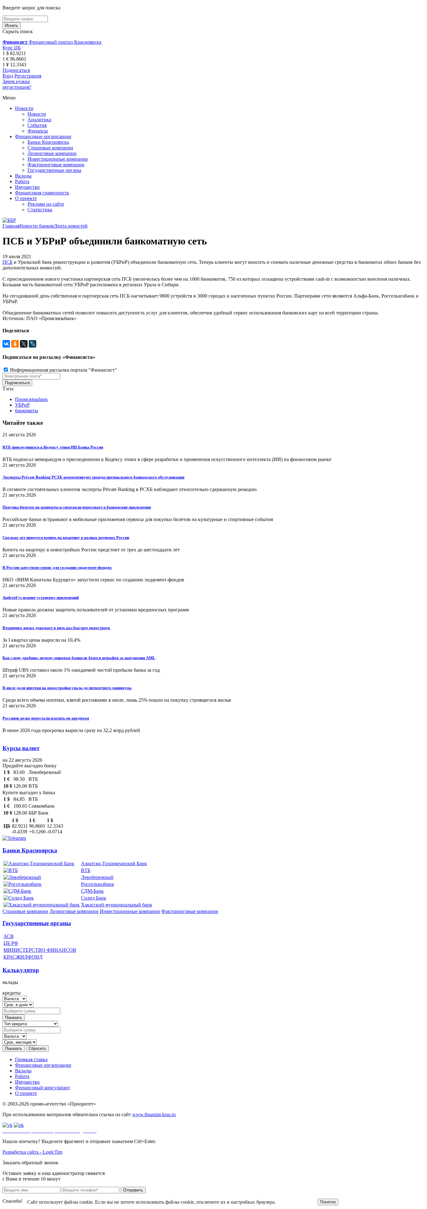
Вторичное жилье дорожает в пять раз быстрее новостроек (56, 627)
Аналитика (39, 119)
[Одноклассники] (15, 344)
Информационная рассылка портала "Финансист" (63, 370)
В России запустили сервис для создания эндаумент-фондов (57, 567)
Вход (8, 75)
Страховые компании (50, 147)
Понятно (328, 1202)
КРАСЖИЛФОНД (23, 957)
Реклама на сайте (46, 204)
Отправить (133, 1190)
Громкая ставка (31, 1059)
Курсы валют (21, 748)
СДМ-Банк (92, 891)
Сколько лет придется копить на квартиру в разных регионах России (66, 537)
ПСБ (8, 262)
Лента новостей (71, 225)
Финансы (38, 130)
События (37, 125)
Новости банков (36, 225)
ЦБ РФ (10, 943)
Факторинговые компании (56, 164)
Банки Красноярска (48, 142)
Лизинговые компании (52, 153)
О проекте (26, 198)
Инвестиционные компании (58, 159)
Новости (24, 108)
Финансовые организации (43, 136)
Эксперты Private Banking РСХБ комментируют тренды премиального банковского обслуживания (93, 477)
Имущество (27, 187)
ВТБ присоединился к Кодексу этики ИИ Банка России (53, 447)
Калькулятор (21, 970)
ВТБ (85, 870)
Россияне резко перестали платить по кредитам (46, 718)
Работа (22, 181)
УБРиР (22, 405)
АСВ (8, 936)
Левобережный (97, 877)
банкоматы (26, 410)
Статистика (40, 209)
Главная (11, 225)
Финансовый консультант (42, 1087)
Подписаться (16, 70)
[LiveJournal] (32, 344)
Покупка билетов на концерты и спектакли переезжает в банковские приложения (77, 507)
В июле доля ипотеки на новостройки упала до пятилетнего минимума (67, 687)
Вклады (23, 175)
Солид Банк (93, 897)
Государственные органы (54, 170)
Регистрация (27, 75)
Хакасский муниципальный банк (116, 904)
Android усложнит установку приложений (41, 597)
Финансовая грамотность (42, 192)
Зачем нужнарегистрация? (17, 84)
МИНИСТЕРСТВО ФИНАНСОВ (39, 950)
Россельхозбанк (97, 884)
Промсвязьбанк (31, 399)
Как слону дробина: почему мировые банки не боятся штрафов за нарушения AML (79, 657)
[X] (24, 344)
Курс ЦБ (12, 47)
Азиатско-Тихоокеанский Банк (114, 863)
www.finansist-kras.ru (154, 1114)
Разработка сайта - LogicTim (32, 1152)
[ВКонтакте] (6, 344)
